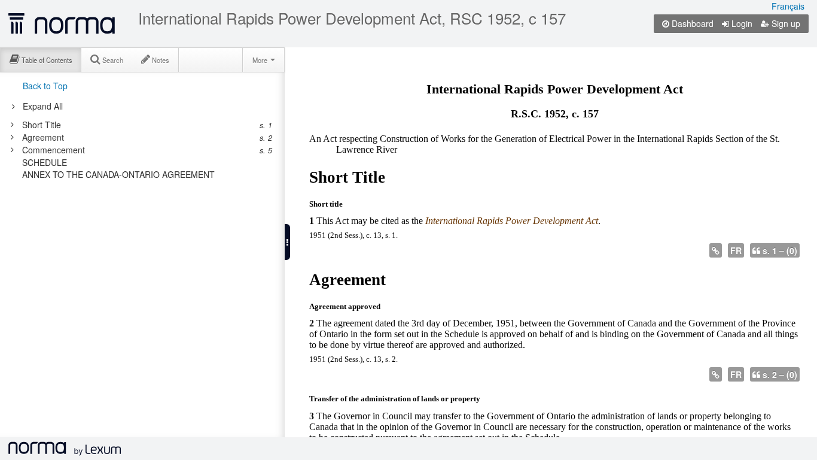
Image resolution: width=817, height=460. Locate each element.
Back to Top (45, 86)
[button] (287, 242)
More (260, 60)
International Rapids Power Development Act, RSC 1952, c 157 (352, 18)
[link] (136, 125)
